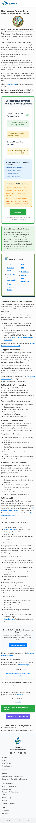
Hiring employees (10, 529)
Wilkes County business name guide (18, 344)
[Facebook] (25, 753)
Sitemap (4, 813)
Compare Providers (8, 803)
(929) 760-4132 (18, 747)
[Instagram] (18, 753)
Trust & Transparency (9, 786)
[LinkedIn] (11, 753)
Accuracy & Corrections (10, 792)
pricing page (12, 84)
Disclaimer (5, 810)
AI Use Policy (6, 797)
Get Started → (18, 212)
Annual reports (9, 619)
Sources (4, 800)
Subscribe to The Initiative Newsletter (15, 779)
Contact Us (6, 769)
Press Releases (7, 766)
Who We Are (6, 763)
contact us (20, 694)
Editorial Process (8, 795)
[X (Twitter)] (15, 753)
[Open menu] (32, 3)
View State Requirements (18, 645)
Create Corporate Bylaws (10, 287)
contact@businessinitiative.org (18, 749)
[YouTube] (21, 753)
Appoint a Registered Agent (10, 268)
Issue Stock (25, 271)
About (4, 760)
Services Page (24, 664)
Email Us (18, 702)
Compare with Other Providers (18, 716)
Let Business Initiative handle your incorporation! (18, 674)
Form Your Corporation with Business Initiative (16, 708)
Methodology (6, 789)
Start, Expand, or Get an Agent (12, 776)
